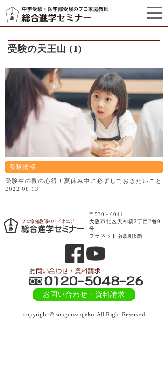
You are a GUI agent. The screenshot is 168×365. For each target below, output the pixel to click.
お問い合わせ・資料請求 (84, 294)
